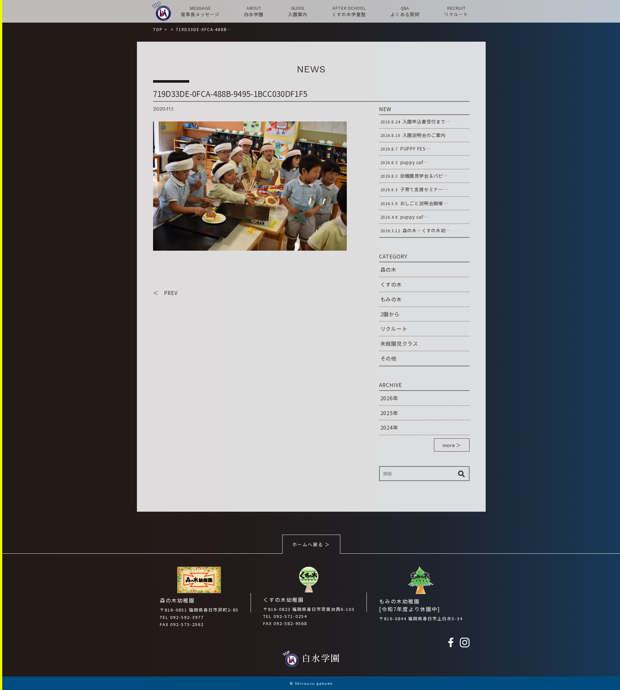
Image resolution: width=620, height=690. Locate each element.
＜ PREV (165, 293)
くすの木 (391, 284)
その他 (388, 358)
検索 (461, 473)
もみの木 (391, 299)
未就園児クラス (399, 343)
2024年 (389, 427)
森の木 (388, 269)
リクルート (394, 328)
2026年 (389, 398)
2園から (390, 314)
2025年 (389, 413)
